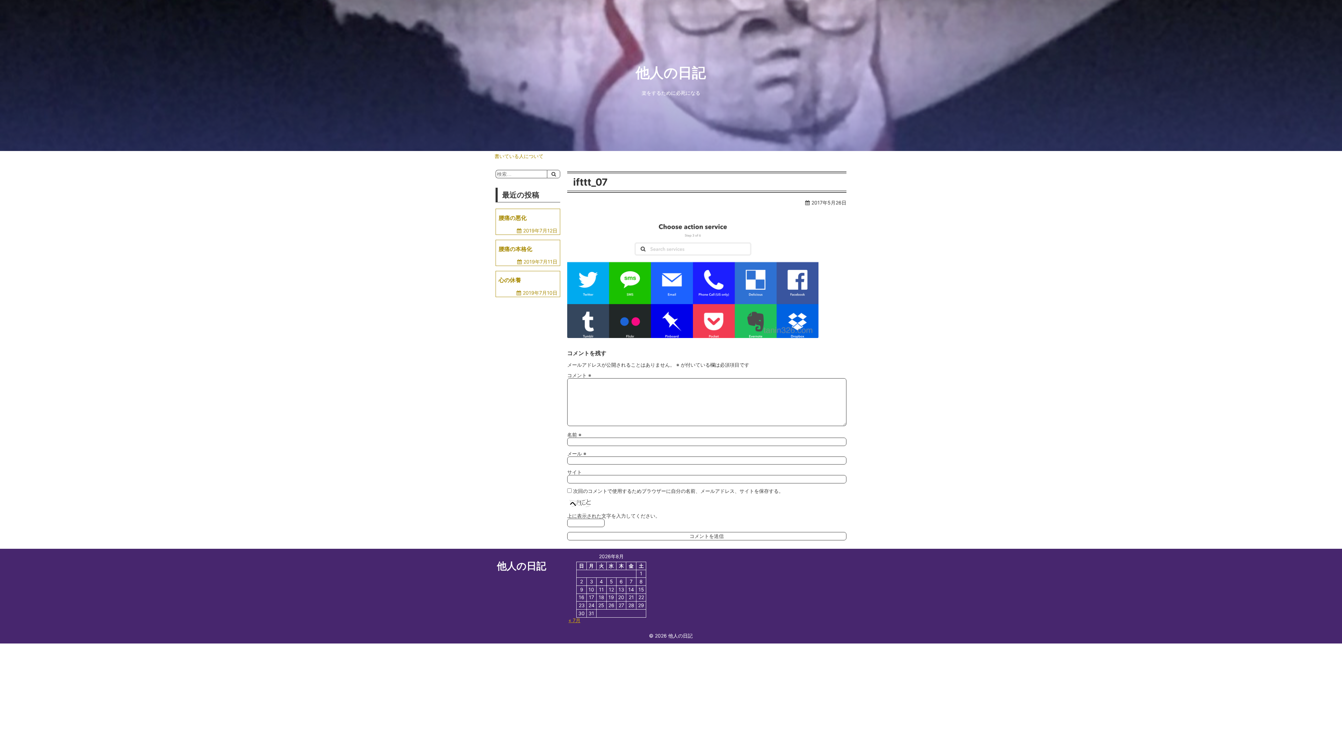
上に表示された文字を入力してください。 (613, 516)
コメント (579, 375)
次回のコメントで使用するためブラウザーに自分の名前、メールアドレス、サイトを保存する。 (678, 491)
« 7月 (574, 620)
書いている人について (519, 156)
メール (576, 453)
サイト (574, 472)
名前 (574, 435)
